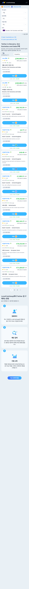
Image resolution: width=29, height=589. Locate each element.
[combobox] (14, 54)
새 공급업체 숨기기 (5, 55)
